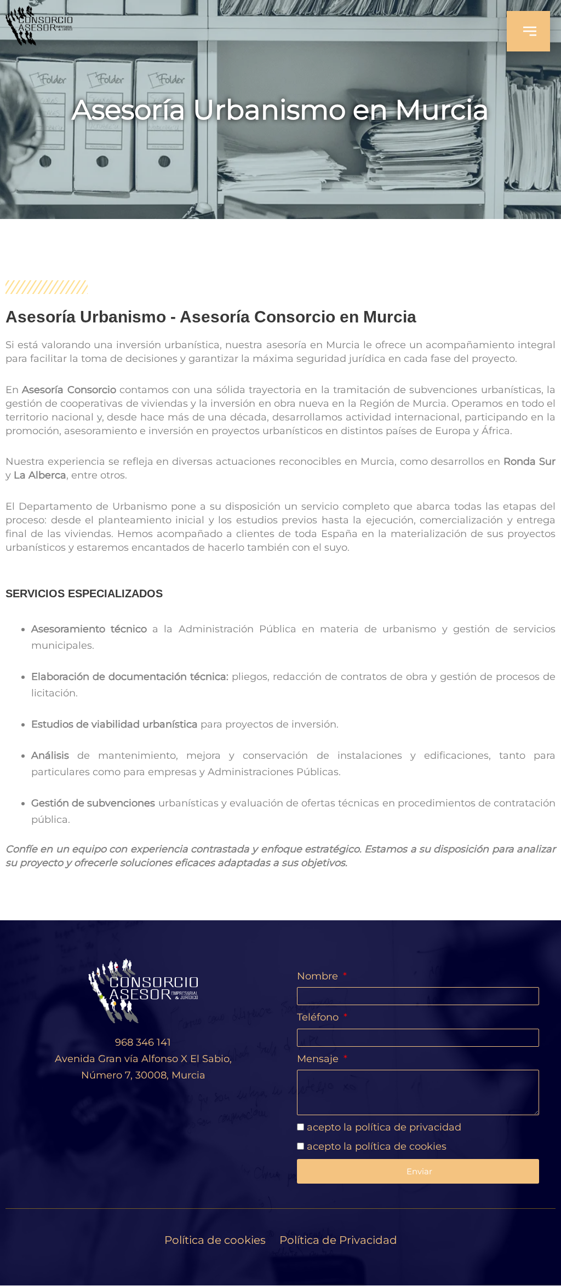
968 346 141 (143, 1042)
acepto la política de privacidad (384, 1127)
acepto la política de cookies (376, 1146)
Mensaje (319, 1059)
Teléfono (319, 1017)
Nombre (319, 976)
